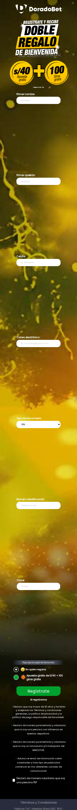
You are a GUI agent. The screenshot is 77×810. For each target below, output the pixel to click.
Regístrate (38, 691)
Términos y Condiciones (38, 802)
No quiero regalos (35, 669)
